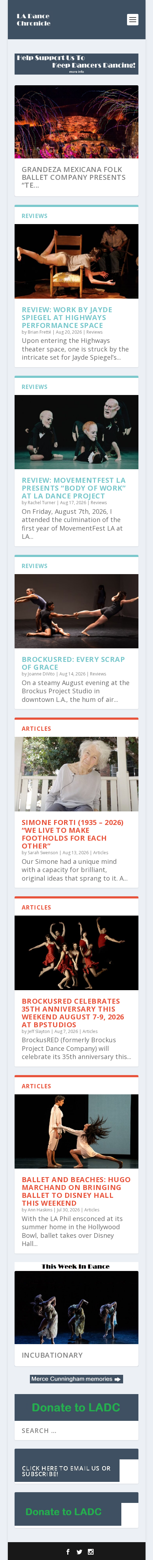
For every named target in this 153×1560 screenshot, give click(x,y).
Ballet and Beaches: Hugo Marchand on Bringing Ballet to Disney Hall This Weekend (76, 1191)
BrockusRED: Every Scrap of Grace (73, 663)
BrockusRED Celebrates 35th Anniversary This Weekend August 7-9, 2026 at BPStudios (73, 1012)
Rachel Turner (42, 503)
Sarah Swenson (43, 853)
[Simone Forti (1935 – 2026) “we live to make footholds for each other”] (76, 774)
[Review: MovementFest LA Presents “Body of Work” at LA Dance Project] (76, 432)
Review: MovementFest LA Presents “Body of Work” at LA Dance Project (74, 488)
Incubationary (52, 1355)
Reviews (94, 332)
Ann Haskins (40, 1210)
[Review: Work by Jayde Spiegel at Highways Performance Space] (76, 261)
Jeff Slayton (39, 1031)
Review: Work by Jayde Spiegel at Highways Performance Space (67, 317)
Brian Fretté (39, 332)
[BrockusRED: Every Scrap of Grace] (76, 611)
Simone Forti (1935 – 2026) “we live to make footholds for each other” (73, 834)
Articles (100, 853)
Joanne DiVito (41, 674)
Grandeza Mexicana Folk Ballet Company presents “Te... (74, 177)
